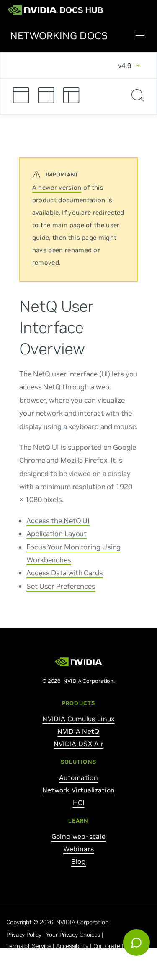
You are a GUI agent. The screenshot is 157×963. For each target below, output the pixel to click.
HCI (79, 802)
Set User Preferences (60, 585)
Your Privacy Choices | (75, 934)
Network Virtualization (78, 790)
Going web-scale (78, 836)
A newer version (57, 187)
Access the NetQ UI (58, 520)
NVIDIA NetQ (78, 731)
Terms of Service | (31, 946)
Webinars (78, 849)
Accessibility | (74, 946)
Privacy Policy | (26, 934)
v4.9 (124, 65)
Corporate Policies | (119, 946)
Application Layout (56, 533)
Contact (66, 957)
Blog (78, 861)
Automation (78, 777)
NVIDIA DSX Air (78, 744)
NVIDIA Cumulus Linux (78, 719)
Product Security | (30, 957)
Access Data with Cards (64, 572)
